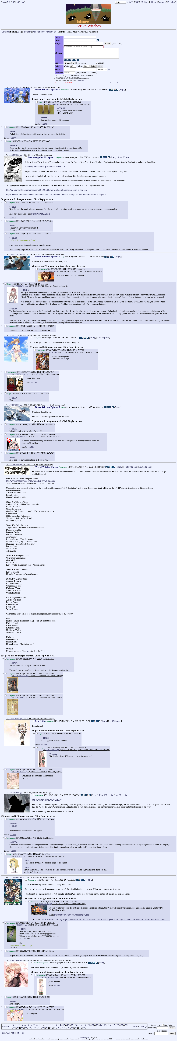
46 (76, 1027)
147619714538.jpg (21, 772)
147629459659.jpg (15, 405)
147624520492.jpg (21, 698)
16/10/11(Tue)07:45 (20, 769)
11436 (70, 350)
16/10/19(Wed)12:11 (20, 453)
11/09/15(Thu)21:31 (53, 721)
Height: (80, 66)
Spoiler (101, 63)
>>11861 (45, 118)
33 (22, 1027)
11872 (39, 233)
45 (72, 1027)
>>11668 (45, 738)
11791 (34, 284)
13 (55, 1025)
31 (14, 1027)
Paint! (93, 66)
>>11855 (13, 238)
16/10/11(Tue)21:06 (20, 695)
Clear (100, 66)
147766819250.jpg (21, 286)
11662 (40, 838)
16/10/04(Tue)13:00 (20, 659)
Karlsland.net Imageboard (44, 32)
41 (55, 1027)
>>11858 (61, 108)
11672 (39, 769)
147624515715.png (22, 676)
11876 (40, 127)
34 (26, 1027)
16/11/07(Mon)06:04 (18, 141)
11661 (40, 819)
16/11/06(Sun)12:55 (48, 102)
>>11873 (13, 132)
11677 (39, 695)
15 (64, 1025)
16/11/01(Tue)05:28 (20, 326)
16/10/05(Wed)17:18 (44, 902)
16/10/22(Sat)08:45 (20, 372)
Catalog (5, 32)
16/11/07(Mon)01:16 (20, 127)
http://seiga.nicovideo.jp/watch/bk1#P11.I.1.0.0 (46, 167)
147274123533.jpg (15, 878)
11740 (34, 393)
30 (126, 1025)
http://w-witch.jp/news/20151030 (47, 800)
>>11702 (13, 429)
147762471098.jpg (52, 271)
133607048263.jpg (15, 155)
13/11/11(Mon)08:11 (60, 467)
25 (105, 1025)
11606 (39, 659)
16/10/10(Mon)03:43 (18, 854)
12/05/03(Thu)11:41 (54, 157)
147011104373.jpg (51, 977)
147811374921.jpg (15, 87)
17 (72, 1025)
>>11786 (13, 309)
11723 (89, 257)
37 (38, 1027)
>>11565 (13, 663)
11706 (40, 424)
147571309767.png (45, 904)
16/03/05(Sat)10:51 (45, 338)
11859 (38, 221)
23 (97, 1025)
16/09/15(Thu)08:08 (50, 350)
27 (113, 1025)
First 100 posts (130, 467)
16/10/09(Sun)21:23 (20, 838)
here (29, 651)
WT (130, 2)
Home (154, 2)
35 (30, 1027)
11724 (40, 453)
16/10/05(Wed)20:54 (20, 923)
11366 (60, 880)
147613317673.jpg (52, 750)
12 (51, 1025)
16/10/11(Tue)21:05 (20, 674)
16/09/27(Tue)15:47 (20, 1007)
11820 (93, 89)
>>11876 (13, 145)
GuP (8, 2)
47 (80, 1027)
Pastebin (27, 32)
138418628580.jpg (15, 465)
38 (43, 1027)
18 (76, 1025)
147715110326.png (21, 374)
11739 (40, 372)
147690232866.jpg (21, 437)
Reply (122, 89)
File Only (168, 1025)
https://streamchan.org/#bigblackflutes (71, 915)
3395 (86, 157)
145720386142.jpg (15, 335)
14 (60, 1025)
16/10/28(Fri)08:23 (17, 284)
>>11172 (13, 1001)
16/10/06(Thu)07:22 (20, 951)
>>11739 (13, 398)
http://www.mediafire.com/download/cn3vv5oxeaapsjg (30, 481)
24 (101, 1025)
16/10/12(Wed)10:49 (59, 407)
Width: (67, 66)
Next (135, 1026)
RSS (137, 2)
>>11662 (28, 867)
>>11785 (25, 290)
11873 (66, 102)
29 (122, 1025)
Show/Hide (113, 83)
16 (68, 1025)
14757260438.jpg (21, 925)
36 (34, 1027)
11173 (35, 997)
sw (3, 2)
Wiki (19, 32)
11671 (71, 748)
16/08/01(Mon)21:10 (50, 975)
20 (84, 1025)
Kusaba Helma (84, 1037)
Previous (6, 1026)
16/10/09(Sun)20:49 (20, 819)
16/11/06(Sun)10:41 (20, 233)
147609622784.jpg (21, 856)
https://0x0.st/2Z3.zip (40, 214)
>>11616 (23, 929)
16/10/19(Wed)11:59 (58, 257)
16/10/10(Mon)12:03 (49, 734)
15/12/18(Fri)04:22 (47, 795)
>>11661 (28, 860)
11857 (38, 202)
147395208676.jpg (50, 352)
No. (89, 89)
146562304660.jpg (15, 960)
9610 (64, 338)
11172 (70, 975)
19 (80, 1025)
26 (109, 1025)
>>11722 (13, 457)
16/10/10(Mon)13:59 (51, 748)
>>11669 (53, 754)
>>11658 (13, 824)
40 (51, 1027)
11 (47, 1025)
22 (93, 1025)
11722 (40, 434)
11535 (39, 1007)
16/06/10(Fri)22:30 (50, 963)
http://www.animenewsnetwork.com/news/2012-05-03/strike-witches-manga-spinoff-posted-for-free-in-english (56, 195)
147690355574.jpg (15, 254)
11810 (39, 326)
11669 (67, 734)
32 (18, 1027)
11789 (71, 269)
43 (63, 1027)
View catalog (80, 80)
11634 (40, 923)
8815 (66, 795)
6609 (91, 467)
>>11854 (13, 207)
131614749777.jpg (15, 719)
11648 (40, 951)
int (18, 2)
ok (23, 2)
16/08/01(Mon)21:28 (18, 997)
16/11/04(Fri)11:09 (19, 202)
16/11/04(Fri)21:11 (19, 221)
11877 (35, 141)
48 (84, 1027)
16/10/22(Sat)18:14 (17, 393)
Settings (145, 2)
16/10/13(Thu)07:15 (20, 424)
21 (89, 1025)
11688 (89, 407)
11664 (36, 854)
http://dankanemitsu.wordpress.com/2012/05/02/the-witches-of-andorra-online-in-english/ (46, 190)
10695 (73, 963)
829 (76, 721)
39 (47, 1027)
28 (118, 1025)
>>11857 (13, 225)
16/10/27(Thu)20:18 (51, 269)
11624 (64, 902)
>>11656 (13, 826)
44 (67, 1027)
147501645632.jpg (21, 1009)
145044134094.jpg (15, 793)
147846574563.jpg (52, 104)
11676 (39, 674)
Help (109, 69)
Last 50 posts (124, 157)
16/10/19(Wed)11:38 (20, 434)
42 (59, 1027)
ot (13, 2)
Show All (119, 83)
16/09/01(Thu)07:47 (41, 880)
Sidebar (171, 2)
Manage (162, 2)
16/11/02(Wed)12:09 (61, 89)
